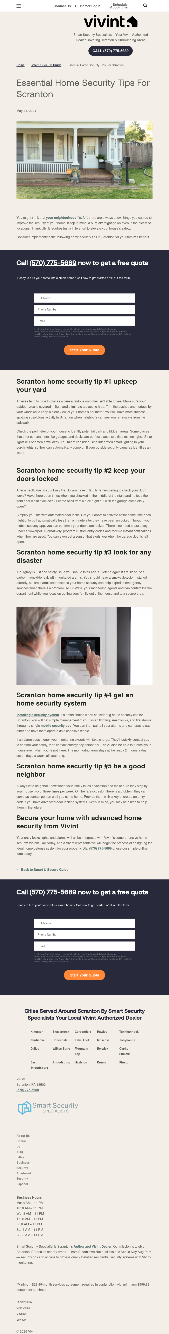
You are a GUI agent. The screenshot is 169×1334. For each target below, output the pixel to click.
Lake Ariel (82, 1040)
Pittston (124, 1062)
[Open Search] (145, 6)
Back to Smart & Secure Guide (44, 869)
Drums (101, 1062)
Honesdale (60, 1040)
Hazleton (81, 1062)
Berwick (102, 1048)
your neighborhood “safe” (66, 217)
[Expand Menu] (72, 29)
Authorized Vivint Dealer (92, 1246)
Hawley (102, 1031)
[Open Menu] (18, 6)
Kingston (37, 1031)
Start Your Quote (84, 350)
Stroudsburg (61, 1062)
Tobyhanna (127, 1040)
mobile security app (56, 725)
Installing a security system (37, 714)
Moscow (103, 1040)
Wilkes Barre (61, 1048)
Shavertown (61, 1031)
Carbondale (83, 1031)
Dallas (35, 1048)
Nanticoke (38, 1040)
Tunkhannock (129, 1031)
